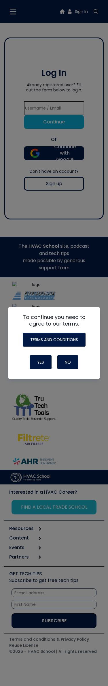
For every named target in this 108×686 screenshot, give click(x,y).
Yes (40, 362)
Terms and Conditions (54, 340)
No (68, 362)
